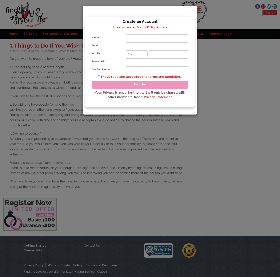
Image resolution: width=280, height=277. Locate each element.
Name (96, 37)
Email (96, 45)
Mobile (97, 53)
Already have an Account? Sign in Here (140, 27)
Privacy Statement (158, 97)
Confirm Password (104, 69)
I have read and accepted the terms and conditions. (141, 77)
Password (99, 61)
